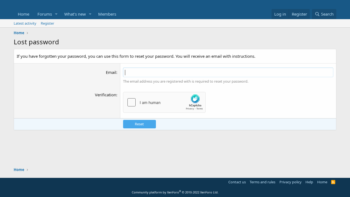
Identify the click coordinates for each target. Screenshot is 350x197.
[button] (56, 14)
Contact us (237, 181)
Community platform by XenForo (175, 192)
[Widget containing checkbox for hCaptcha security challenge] (164, 102)
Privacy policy (290, 181)
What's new (75, 14)
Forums (44, 14)
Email (111, 72)
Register (47, 23)
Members (107, 14)
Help (309, 181)
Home (23, 14)
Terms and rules (262, 181)
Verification (105, 94)
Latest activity (25, 23)
